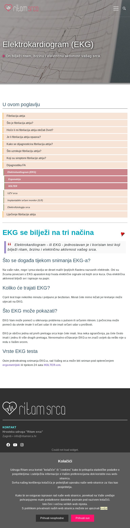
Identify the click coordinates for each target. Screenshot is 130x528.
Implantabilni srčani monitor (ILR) (25, 200)
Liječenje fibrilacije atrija (21, 214)
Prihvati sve (83, 518)
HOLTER (12, 186)
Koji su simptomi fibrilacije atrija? (26, 158)
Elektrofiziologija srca (18, 207)
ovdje (103, 508)
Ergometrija (14, 179)
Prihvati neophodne (52, 518)
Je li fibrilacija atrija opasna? (24, 137)
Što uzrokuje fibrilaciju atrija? (24, 151)
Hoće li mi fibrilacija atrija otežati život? (30, 130)
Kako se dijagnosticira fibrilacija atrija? (30, 144)
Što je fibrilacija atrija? (20, 123)
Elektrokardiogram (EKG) (21, 172)
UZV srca (12, 193)
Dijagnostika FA (16, 165)
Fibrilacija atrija (16, 115)
